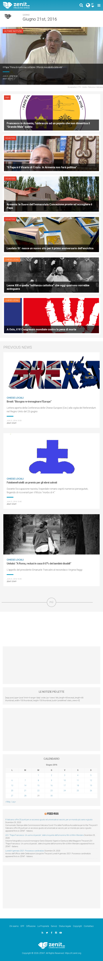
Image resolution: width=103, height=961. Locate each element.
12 (91, 780)
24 (65, 791)
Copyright (77, 926)
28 (25, 796)
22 (38, 791)
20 (12, 791)
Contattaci (89, 926)
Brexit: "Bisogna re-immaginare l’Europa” (29, 401)
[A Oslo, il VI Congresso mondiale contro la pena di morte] (51, 315)
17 (65, 785)
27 (12, 796)
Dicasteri (10, 138)
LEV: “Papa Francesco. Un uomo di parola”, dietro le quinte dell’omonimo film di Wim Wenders (44, 835)
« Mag (7, 802)
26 (91, 791)
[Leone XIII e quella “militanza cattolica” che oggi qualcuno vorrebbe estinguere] (51, 274)
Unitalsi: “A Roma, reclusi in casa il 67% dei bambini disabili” (39, 563)
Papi (7, 97)
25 (78, 791)
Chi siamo (14, 926)
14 (25, 785)
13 (12, 785)
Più (51, 602)
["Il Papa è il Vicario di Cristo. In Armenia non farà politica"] (51, 153)
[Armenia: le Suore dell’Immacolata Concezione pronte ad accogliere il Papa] (51, 193)
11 (78, 780)
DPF (22, 926)
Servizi (54, 926)
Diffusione (31, 926)
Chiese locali (12, 260)
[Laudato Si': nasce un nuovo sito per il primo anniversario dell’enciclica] (51, 234)
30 (51, 796)
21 (25, 791)
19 (91, 785)
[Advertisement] (51, 629)
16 (51, 785)
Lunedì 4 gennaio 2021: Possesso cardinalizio (24, 851)
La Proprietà (43, 926)
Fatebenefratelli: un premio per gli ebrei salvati (32, 482)
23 (51, 791)
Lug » (14, 802)
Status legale (65, 926)
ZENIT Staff (7, 79)
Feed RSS (52, 813)
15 (38, 785)
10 (65, 780)
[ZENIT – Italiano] (29, 5)
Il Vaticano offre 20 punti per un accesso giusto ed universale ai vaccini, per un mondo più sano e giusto (49, 820)
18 (78, 785)
